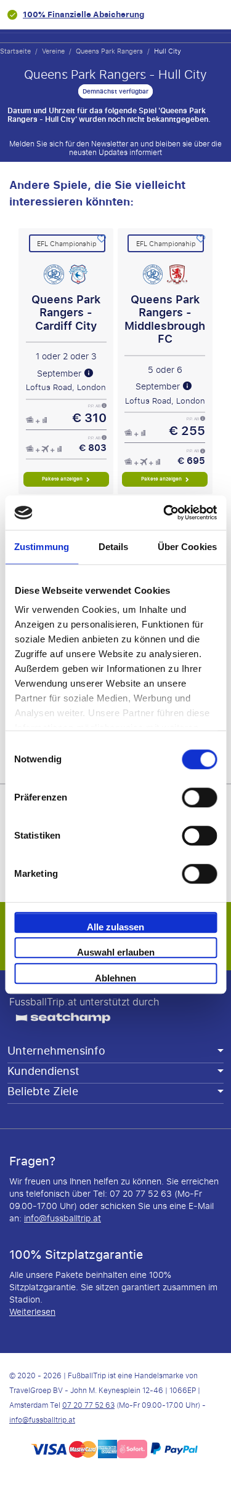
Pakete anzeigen (63, 479)
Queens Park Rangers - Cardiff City (65, 313)
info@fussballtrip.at (62, 1218)
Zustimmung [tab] (41, 546)
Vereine (53, 51)
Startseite (15, 51)
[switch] (199, 797)
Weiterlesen (32, 1312)
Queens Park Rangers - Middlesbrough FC (164, 319)
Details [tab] (114, 546)
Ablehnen (115, 978)
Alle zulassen (115, 927)
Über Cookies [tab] (187, 546)
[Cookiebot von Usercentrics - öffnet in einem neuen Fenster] (164, 513)
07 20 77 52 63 (88, 1405)
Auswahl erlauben (116, 952)
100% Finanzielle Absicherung (83, 14)
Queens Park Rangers (109, 51)
